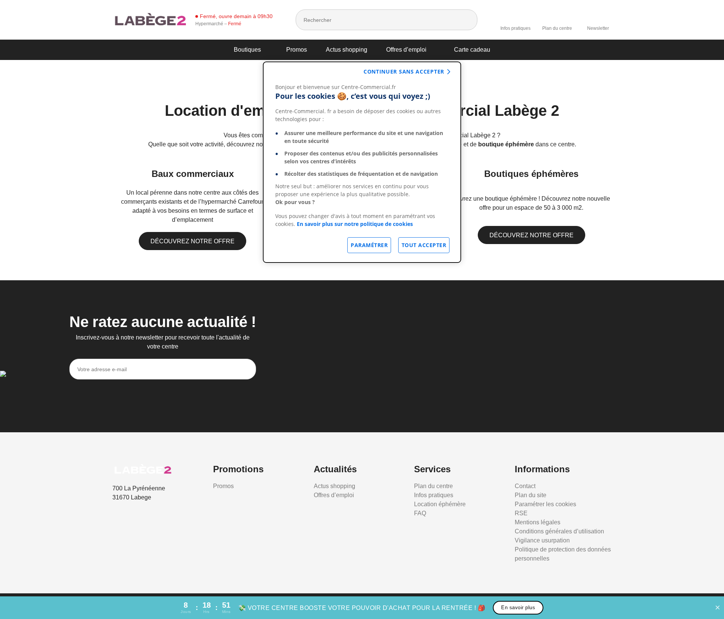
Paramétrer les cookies (545, 504)
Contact (525, 486)
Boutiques (247, 49)
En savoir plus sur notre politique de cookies (355, 223)
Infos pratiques (515, 28)
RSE (521, 513)
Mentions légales (537, 522)
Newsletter (598, 28)
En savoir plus (518, 607)
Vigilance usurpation (542, 540)
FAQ (420, 513)
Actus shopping (346, 49)
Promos (296, 49)
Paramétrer (369, 245)
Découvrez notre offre (192, 241)
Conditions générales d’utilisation (559, 531)
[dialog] (362, 162)
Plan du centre (557, 28)
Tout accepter (424, 245)
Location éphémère (440, 504)
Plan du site (530, 495)
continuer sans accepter (404, 71)
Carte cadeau (472, 49)
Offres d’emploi (406, 49)
